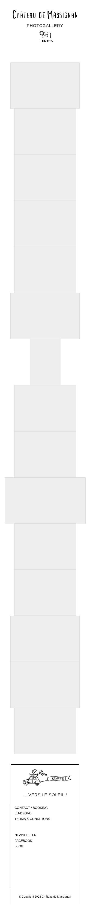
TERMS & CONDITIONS (32, 819)
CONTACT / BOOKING (31, 808)
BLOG (19, 846)
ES (51, 41)
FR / (42, 41)
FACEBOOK (23, 841)
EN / (45, 41)
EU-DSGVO (23, 813)
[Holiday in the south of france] (45, 14)
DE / (48, 41)
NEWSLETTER (25, 835)
